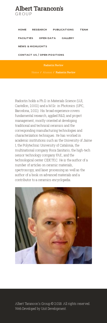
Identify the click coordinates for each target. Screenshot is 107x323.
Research (39, 29)
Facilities (25, 38)
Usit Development (53, 308)
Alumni (47, 72)
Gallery (68, 38)
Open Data (47, 38)
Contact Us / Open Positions (41, 54)
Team (84, 29)
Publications (63, 29)
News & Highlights (32, 46)
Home (22, 29)
